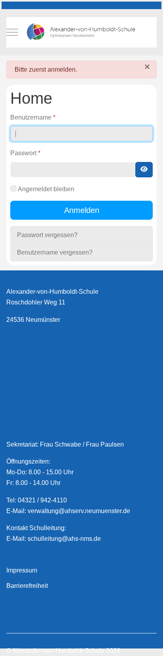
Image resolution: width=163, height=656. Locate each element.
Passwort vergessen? (47, 235)
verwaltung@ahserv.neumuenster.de (79, 511)
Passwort (25, 153)
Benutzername (32, 117)
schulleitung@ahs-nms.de (64, 538)
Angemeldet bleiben (46, 189)
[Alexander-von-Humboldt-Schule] (81, 32)
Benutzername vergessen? (55, 252)
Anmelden (81, 210)
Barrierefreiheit (27, 585)
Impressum (21, 570)
